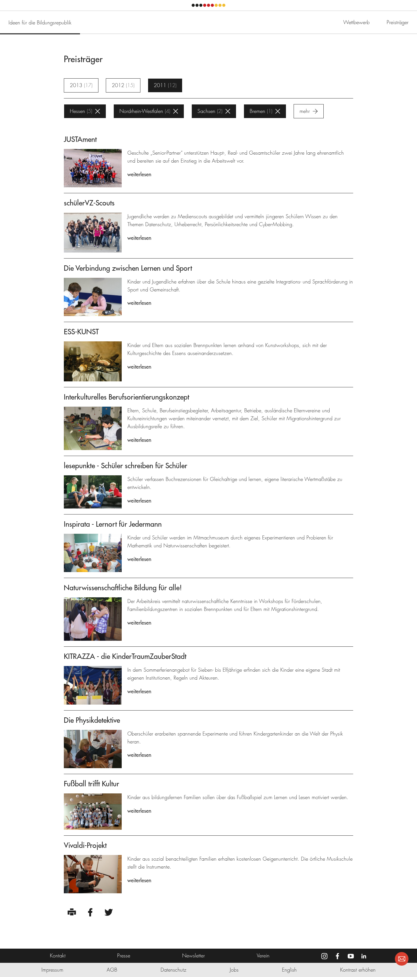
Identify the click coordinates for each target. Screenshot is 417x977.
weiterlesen (139, 174)
